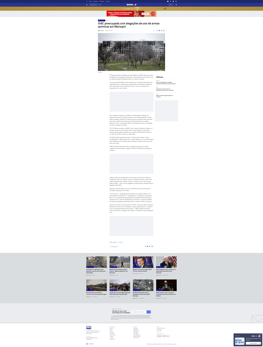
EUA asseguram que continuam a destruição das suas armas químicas (166, 271)
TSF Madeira (101, 1)
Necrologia (135, 333)
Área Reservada (136, 335)
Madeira (111, 328)
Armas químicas (113, 242)
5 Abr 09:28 (118, 296)
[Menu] (87, 4)
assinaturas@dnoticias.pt (92, 337)
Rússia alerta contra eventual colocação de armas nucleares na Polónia (166, 294)
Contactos (159, 331)
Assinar (170, 4)
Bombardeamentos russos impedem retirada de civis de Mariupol (141, 294)
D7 (86, 1)
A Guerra (120, 242)
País (111, 329)
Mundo (111, 331)
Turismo (90, 1)
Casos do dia (112, 335)
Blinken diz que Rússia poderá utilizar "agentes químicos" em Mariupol (119, 271)
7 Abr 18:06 (95, 296)
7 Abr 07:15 (141, 273)
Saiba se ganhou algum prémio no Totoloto (164, 96)
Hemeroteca (136, 337)
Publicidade (135, 331)
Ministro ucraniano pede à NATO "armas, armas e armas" (142, 270)
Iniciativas (108, 1)
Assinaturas (136, 329)
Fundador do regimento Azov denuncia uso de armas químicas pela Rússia (96, 271)
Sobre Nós (159, 329)
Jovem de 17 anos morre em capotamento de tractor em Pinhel (164, 89)
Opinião (111, 336)
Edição (93, 4)
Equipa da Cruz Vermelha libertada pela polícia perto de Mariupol (120, 293)
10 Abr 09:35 (141, 298)
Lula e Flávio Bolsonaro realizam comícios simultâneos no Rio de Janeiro (166, 82)
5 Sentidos (112, 333)
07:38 (94, 275)
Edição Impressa (137, 336)
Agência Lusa (89, 275)
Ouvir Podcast (253, 343)
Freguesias (95, 1)
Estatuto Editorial (161, 328)
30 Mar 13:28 (164, 275)
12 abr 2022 (109, 30)
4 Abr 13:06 (164, 298)
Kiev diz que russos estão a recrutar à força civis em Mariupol (96, 293)
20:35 (117, 275)
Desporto (112, 332)
